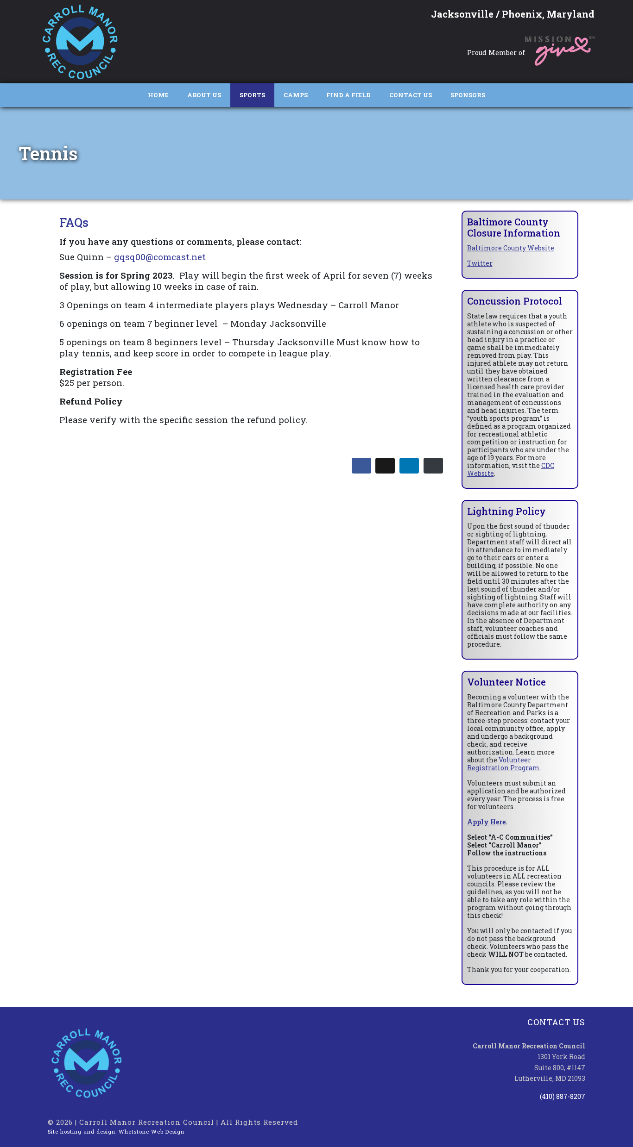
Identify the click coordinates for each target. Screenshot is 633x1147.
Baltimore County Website (510, 247)
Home (158, 95)
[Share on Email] (433, 466)
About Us (204, 95)
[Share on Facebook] (361, 466)
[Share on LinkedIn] (409, 466)
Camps (296, 95)
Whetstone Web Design (151, 1131)
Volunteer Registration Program (503, 763)
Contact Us (410, 95)
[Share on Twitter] (385, 466)
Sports (252, 95)
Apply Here (486, 821)
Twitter (480, 263)
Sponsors (467, 95)
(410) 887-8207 (562, 1096)
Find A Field (348, 95)
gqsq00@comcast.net (160, 256)
